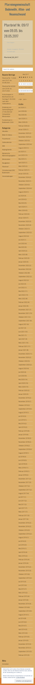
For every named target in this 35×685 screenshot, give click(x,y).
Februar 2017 (23, 515)
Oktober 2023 (23, 229)
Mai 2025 (21, 159)
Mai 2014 (21, 626)
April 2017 (22, 508)
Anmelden (5, 664)
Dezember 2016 (24, 523)
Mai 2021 (21, 335)
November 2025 (24, 137)
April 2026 (22, 118)
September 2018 (24, 449)
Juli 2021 (21, 328)
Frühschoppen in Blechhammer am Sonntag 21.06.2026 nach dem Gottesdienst (8, 99)
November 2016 (24, 526)
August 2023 (23, 236)
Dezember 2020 (24, 354)
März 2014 (22, 633)
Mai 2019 (21, 423)
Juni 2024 (22, 199)
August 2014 (23, 615)
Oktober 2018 (23, 446)
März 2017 (22, 512)
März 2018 (22, 468)
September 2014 (24, 611)
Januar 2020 (22, 394)
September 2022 (24, 276)
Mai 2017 (21, 504)
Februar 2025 (23, 170)
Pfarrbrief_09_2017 (11, 57)
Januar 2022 (22, 306)
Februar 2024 (23, 214)
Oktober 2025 (23, 140)
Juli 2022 (21, 284)
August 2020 (23, 368)
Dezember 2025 (24, 133)
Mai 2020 (21, 379)
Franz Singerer (10, 42)
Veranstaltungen (11, 51)
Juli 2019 (21, 416)
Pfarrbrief (21, 49)
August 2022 (23, 280)
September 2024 (24, 188)
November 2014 (24, 604)
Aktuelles (9, 49)
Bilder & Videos (7, 135)
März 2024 (22, 210)
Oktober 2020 (23, 361)
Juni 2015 (22, 585)
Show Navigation (28, 16)
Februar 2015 (23, 596)
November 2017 (24, 482)
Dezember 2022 (24, 265)
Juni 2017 (22, 501)
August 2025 (23, 148)
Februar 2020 (23, 390)
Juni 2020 (22, 376)
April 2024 (22, 207)
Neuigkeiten (15, 49)
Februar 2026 (23, 126)
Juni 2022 (22, 287)
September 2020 (24, 365)
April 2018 (22, 464)
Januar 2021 (22, 350)
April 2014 (22, 629)
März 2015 (22, 593)
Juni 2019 (22, 420)
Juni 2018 (22, 460)
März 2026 (22, 122)
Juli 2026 (21, 107)
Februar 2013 (23, 655)
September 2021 (24, 321)
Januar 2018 (22, 475)
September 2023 (24, 232)
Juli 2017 (21, 497)
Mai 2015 (21, 589)
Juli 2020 (21, 372)
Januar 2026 (22, 129)
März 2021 (22, 343)
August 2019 (23, 412)
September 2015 (24, 578)
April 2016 (22, 552)
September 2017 (24, 490)
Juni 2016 (22, 545)
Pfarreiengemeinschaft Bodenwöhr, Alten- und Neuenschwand (17, 9)
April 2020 (22, 383)
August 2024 (23, 192)
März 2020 (22, 387)
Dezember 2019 (24, 398)
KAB (3, 146)
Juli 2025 (21, 151)
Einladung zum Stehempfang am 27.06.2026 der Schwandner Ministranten (7, 111)
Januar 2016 (22, 563)
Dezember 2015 (24, 567)
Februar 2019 (23, 431)
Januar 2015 (22, 600)
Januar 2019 (22, 434)
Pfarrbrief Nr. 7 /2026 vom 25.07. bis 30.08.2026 (9, 80)
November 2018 (24, 442)
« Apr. (20, 99)
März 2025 (22, 166)
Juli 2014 (21, 618)
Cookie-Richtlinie (20, 677)
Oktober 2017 (23, 486)
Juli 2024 (21, 196)
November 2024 (24, 181)
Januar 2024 (22, 218)
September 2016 (24, 534)
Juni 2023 (22, 243)
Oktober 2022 (23, 273)
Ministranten (6, 159)
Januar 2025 (22, 174)
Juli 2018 (21, 457)
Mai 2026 (21, 115)
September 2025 (24, 144)
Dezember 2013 (24, 644)
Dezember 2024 (24, 177)
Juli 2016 (21, 541)
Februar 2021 (23, 346)
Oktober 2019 (23, 405)
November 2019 (24, 401)
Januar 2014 (22, 640)
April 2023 (22, 251)
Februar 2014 (23, 637)
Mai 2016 (21, 548)
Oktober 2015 (23, 574)
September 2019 (24, 409)
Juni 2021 (22, 332)
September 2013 (24, 651)
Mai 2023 (21, 247)
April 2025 (22, 162)
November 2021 (24, 313)
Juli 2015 (21, 581)
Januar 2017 (22, 519)
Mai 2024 (21, 203)
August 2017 (23, 493)
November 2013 (24, 648)
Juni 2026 (22, 111)
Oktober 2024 (23, 185)
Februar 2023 (23, 258)
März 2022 (22, 298)
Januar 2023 (22, 262)
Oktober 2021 (23, 317)
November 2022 (24, 269)
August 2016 (23, 537)
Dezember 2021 (24, 310)
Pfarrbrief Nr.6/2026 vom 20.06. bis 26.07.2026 (8, 88)
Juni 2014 (22, 622)
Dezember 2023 (24, 221)
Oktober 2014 (23, 607)
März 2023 (22, 254)
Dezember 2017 (24, 479)
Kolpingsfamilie (7, 149)
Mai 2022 (21, 291)
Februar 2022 (23, 302)
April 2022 (22, 295)
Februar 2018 (23, 471)
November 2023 (24, 225)
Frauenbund (6, 139)
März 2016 (22, 556)
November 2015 (24, 570)
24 (24, 91)
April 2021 (22, 339)
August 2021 (23, 324)
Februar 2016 (23, 559)
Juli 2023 (21, 240)
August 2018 (23, 453)
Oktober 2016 (23, 530)
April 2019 (22, 427)
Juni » (25, 99)
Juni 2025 (22, 155)
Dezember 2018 (24, 438)
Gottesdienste (6, 142)
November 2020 (24, 357)
